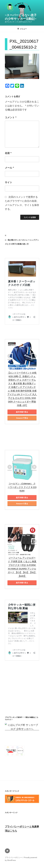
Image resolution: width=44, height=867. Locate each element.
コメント (10, 117)
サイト (8, 182)
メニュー (23, 29)
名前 (8, 153)
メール (9, 167)
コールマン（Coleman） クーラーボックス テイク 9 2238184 (22, 487)
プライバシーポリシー (13, 857)
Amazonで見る (22, 418)
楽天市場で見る (22, 412)
